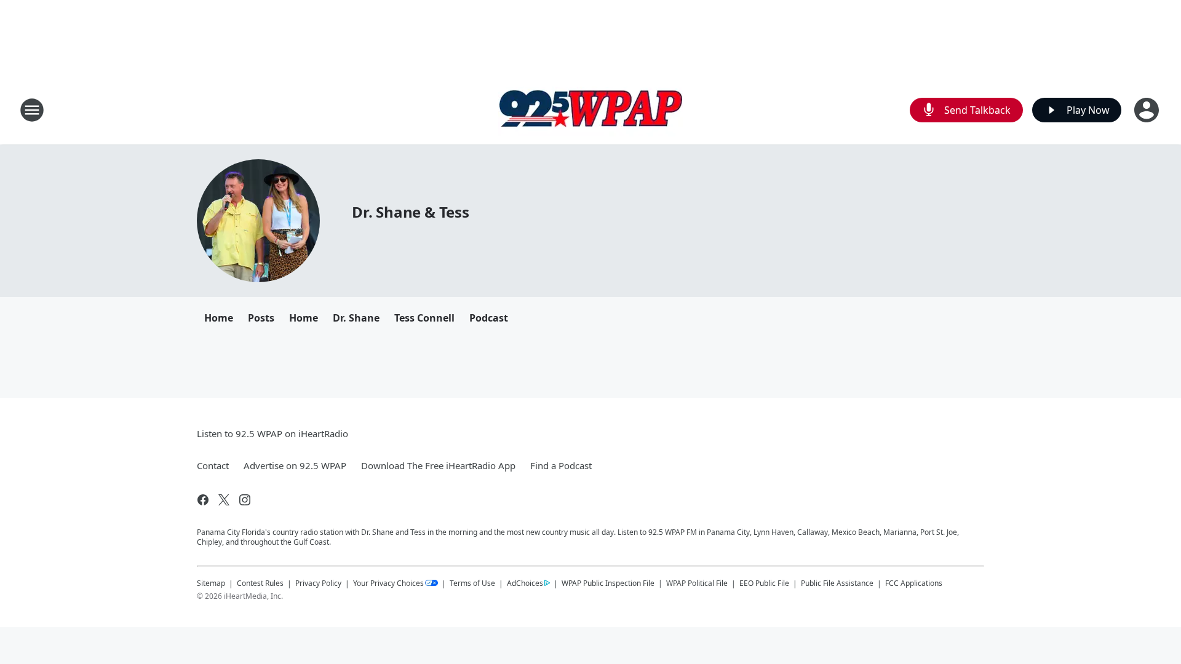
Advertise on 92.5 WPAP (295, 465)
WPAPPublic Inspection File (608, 583)
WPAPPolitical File (697, 583)
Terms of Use (472, 583)
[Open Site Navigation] (32, 110)
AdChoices (525, 583)
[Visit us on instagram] (244, 499)
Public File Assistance (837, 583)
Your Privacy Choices (388, 583)
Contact (213, 465)
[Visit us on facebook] (203, 499)
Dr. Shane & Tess (410, 212)
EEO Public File (764, 583)
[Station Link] (590, 109)
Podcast (488, 318)
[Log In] (1147, 110)
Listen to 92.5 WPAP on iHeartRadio (272, 433)
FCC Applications (913, 583)
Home (218, 318)
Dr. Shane (356, 318)
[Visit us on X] (224, 499)
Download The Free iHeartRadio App (438, 465)
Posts (261, 318)
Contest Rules (260, 583)
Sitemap (211, 583)
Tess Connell (424, 318)
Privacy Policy (318, 583)
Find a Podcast (561, 465)
